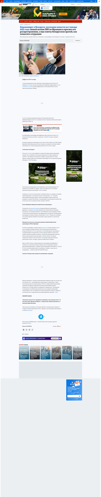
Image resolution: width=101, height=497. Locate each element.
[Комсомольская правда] (25, 4)
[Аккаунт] (99, 1)
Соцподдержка (57, 1)
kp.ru (60, 326)
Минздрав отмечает (27, 153)
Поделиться (78, 40)
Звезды (45, 1)
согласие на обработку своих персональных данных (72, 398)
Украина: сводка (36, 21)
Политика (23, 1)
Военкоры (30, 21)
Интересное (26, 334)
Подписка (78, 4)
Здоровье (50, 1)
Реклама (72, 4)
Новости (26, 21)
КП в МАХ (41, 21)
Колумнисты (72, 1)
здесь (56, 292)
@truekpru (28, 323)
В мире (40, 1)
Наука (63, 1)
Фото (7, 1)
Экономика (35, 1)
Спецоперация (17, 1)
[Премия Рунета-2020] (35, 4)
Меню (2, 1)
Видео (11, 1)
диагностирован (36, 208)
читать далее (29, 310)
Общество (29, 1)
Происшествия (80, 1)
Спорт (67, 1)
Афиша (59, 21)
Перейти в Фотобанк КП (34, 76)
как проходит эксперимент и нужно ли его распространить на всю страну (46, 129)
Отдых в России (47, 21)
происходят (45, 227)
